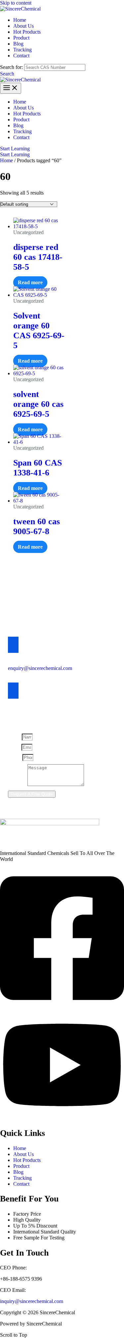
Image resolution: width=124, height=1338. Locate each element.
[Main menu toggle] (10, 88)
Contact (21, 1184)
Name (15, 737)
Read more (30, 282)
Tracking (22, 1178)
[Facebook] (62, 1007)
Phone (15, 757)
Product (21, 1166)
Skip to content (15, 3)
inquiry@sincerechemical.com (31, 1301)
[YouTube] (62, 1118)
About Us (23, 1154)
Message (17, 784)
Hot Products (27, 1160)
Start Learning (15, 154)
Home (6, 160)
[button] (7, 73)
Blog (18, 1172)
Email (14, 747)
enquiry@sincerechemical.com (40, 668)
